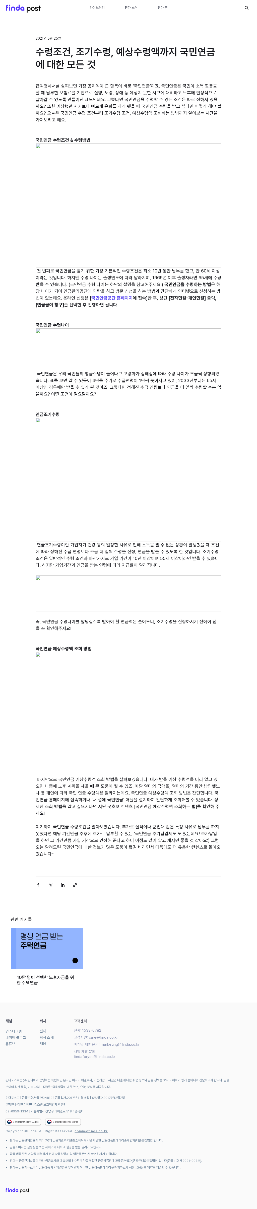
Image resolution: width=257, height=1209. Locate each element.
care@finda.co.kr (103, 1037)
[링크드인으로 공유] (62, 885)
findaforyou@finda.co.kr (94, 1056)
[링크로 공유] (75, 885)
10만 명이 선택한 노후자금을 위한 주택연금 (45, 980)
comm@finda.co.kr (91, 1131)
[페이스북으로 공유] (38, 885)
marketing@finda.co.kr (120, 1044)
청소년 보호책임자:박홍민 (50, 1104)
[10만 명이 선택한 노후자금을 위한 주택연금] (47, 948)
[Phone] (246, 8)
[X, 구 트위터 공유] (50, 885)
